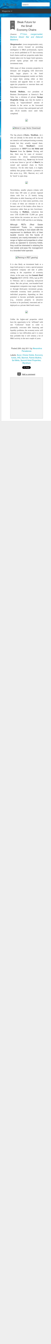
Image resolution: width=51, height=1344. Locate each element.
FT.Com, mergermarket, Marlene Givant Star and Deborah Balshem (26, 37)
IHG (19, 357)
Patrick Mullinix (35, 357)
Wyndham (26, 363)
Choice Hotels (28, 355)
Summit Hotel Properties (31, 360)
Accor (19, 355)
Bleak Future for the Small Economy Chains (26, 26)
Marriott (25, 357)
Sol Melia (15, 360)
